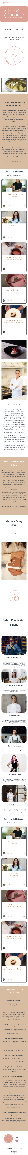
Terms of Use (14, 1151)
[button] (26, 2)
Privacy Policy (14, 1152)
